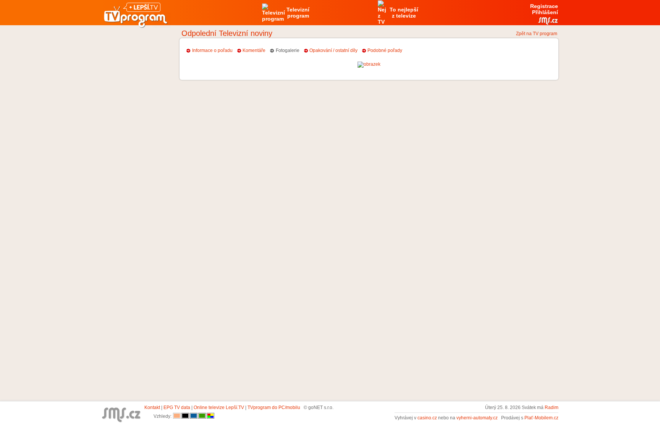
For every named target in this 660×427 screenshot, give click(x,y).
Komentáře (254, 50)
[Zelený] (202, 416)
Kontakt (152, 407)
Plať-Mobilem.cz (541, 418)
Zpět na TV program (536, 33)
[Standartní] (177, 416)
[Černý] (185, 416)
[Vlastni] (210, 416)
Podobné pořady (384, 50)
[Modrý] (193, 416)
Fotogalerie (287, 50)
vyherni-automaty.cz (477, 418)
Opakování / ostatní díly (333, 50)
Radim (551, 407)
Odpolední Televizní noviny (226, 33)
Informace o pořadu (212, 50)
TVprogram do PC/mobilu (273, 407)
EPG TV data (176, 407)
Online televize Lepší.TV (219, 407)
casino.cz (427, 418)
